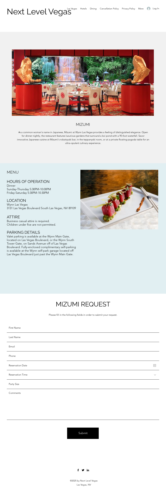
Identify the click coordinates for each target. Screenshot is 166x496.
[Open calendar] (154, 365)
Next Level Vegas (39, 11)
